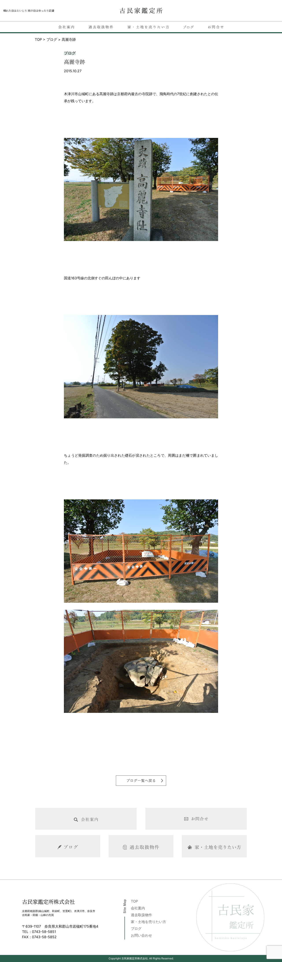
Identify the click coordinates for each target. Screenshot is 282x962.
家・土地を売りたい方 (148, 921)
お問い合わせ (141, 935)
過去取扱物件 (141, 915)
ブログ (136, 928)
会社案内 (138, 908)
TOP (134, 901)
